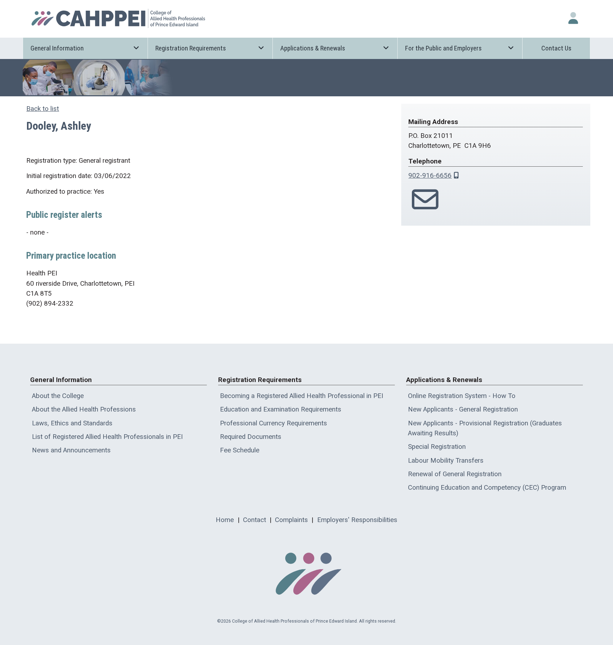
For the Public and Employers (443, 48)
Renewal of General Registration (455, 474)
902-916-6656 (430, 175)
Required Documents (250, 437)
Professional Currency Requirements (273, 423)
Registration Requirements (190, 48)
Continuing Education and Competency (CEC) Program (487, 487)
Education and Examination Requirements (280, 409)
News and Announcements (71, 450)
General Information (57, 48)
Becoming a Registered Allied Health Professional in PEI (301, 396)
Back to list (42, 109)
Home (225, 520)
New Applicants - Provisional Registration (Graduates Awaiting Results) (485, 428)
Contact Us (556, 48)
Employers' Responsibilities (357, 520)
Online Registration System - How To (461, 396)
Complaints (291, 520)
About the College (58, 396)
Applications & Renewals (312, 48)
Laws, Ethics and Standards (72, 423)
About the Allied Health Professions (84, 409)
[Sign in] (573, 18)
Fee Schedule (239, 450)
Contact (254, 520)
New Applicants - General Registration (463, 409)
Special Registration (437, 447)
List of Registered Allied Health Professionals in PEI (107, 437)
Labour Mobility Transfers (446, 460)
